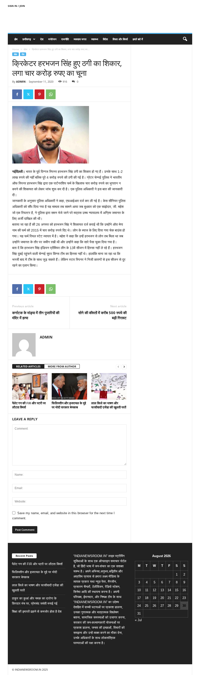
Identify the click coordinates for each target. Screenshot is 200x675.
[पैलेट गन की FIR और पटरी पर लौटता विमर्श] (30, 386)
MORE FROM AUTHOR (62, 366)
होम (16, 39)
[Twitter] (28, 94)
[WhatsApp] (51, 94)
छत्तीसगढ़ (26, 39)
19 (154, 598)
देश (41, 39)
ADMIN (21, 81)
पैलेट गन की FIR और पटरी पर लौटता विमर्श (29, 405)
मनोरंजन (52, 39)
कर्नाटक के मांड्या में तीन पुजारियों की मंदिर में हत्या (35, 315)
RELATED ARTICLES (28, 366)
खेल (25, 49)
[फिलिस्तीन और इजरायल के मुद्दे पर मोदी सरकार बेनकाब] (69, 386)
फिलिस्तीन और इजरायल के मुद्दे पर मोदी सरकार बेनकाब (69, 405)
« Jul (138, 620)
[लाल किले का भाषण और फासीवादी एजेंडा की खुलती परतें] (109, 386)
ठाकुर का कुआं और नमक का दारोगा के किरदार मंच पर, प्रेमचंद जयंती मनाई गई (34, 601)
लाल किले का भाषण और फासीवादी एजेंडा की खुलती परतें (108, 405)
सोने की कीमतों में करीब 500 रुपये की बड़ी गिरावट (102, 315)
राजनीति (65, 39)
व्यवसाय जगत (80, 39)
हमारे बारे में (138, 39)
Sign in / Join (16, 6)
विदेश (105, 39)
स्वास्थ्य (94, 39)
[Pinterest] (39, 94)
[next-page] (124, 366)
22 (176, 598)
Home (15, 49)
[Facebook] (17, 94)
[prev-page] (118, 366)
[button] (185, 39)
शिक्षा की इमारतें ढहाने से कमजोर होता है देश (36, 611)
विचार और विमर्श (120, 39)
